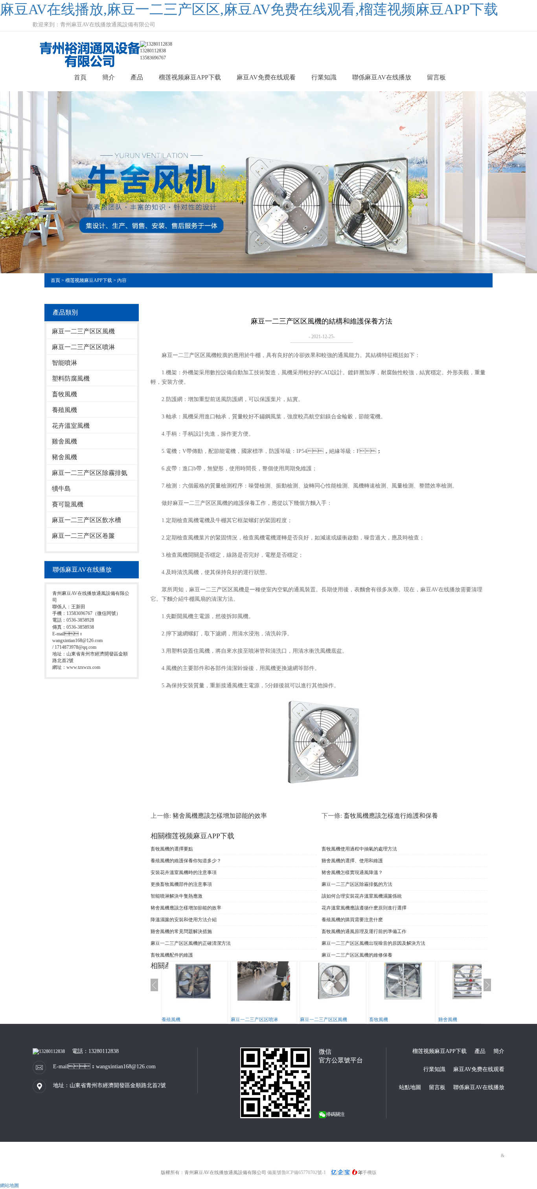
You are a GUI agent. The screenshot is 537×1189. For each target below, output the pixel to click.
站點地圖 (410, 1087)
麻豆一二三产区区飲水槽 (86, 520)
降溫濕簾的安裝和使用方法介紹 (184, 919)
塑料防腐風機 (71, 378)
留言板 (436, 77)
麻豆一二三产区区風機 (83, 331)
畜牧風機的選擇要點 (172, 849)
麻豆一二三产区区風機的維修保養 (357, 955)
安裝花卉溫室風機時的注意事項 (184, 872)
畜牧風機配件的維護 (172, 955)
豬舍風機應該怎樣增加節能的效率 (220, 815)
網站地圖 (9, 1185)
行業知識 (324, 77)
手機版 (369, 1172)
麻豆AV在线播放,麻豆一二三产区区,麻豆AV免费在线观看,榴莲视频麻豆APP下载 (249, 9)
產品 (137, 77)
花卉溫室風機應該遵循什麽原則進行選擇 (364, 908)
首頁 (80, 77)
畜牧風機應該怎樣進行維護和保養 (391, 815)
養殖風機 (64, 410)
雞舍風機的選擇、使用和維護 (352, 860)
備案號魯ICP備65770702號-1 (296, 1172)
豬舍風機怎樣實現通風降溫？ (352, 872)
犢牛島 (61, 488)
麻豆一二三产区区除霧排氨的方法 (357, 884)
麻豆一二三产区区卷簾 (83, 535)
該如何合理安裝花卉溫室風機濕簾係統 (362, 896)
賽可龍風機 (67, 504)
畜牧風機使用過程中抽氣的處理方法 (359, 849)
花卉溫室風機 (71, 425)
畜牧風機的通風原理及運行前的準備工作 (364, 931)
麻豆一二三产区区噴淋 (83, 347)
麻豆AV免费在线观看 (266, 77)
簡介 (108, 77)
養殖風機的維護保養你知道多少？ (186, 860)
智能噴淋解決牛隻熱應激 (176, 896)
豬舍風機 (64, 457)
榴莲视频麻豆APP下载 (190, 77)
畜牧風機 (64, 394)
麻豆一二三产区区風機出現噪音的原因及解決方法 (373, 943)
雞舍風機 (64, 441)
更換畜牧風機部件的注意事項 (181, 884)
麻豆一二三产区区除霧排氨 (89, 472)
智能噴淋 (64, 362)
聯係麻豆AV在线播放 (381, 77)
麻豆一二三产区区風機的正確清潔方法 (191, 943)
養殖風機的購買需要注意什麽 (352, 919)
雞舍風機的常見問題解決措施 (181, 931)
